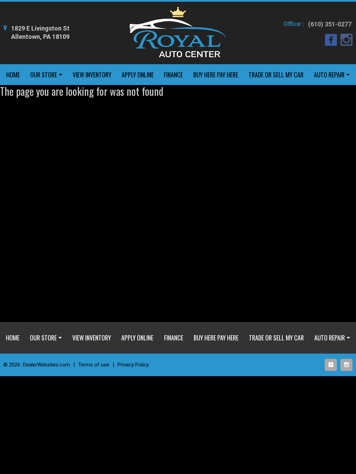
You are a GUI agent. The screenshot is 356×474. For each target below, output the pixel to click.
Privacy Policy (133, 365)
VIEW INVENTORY (92, 74)
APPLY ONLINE (138, 74)
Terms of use (93, 365)
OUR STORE (43, 74)
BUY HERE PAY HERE (215, 74)
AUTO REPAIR (329, 74)
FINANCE (173, 74)
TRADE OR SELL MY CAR (276, 74)
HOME (13, 74)
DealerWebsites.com (46, 365)
